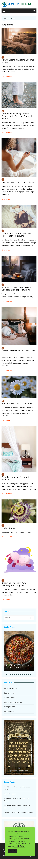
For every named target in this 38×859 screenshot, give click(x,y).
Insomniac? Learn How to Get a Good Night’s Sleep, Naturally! (16, 288)
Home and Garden (10, 688)
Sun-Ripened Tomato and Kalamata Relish (18, 666)
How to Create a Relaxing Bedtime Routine (18, 61)
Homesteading (9, 711)
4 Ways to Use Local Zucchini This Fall (18, 812)
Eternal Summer (10, 794)
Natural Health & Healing (13, 702)
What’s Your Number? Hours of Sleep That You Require (16, 234)
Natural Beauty (9, 693)
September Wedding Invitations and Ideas (17, 807)
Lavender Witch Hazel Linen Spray (18, 182)
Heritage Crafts (9, 707)
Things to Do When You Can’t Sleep (18, 350)
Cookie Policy (19, 846)
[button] (6, 674)
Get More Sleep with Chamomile (17, 403)
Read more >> (7, 76)
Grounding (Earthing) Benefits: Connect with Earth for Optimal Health (17, 116)
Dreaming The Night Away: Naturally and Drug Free (14, 584)
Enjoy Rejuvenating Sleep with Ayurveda (16, 478)
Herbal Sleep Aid (9, 528)
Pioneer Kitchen (10, 697)
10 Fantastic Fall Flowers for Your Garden (16, 800)
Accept (12, 851)
